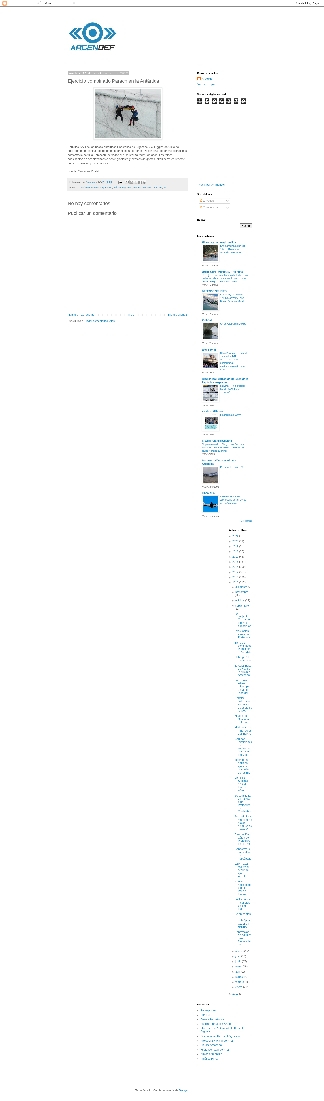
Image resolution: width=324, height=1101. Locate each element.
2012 (235, 582)
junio (238, 961)
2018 (235, 551)
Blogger (183, 1090)
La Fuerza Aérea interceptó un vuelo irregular (242, 686)
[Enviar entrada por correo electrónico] (120, 182)
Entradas (208, 200)
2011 (235, 993)
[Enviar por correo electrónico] (127, 182)
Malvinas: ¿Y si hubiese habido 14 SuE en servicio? (233, 389)
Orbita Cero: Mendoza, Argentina (222, 271)
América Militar (209, 1058)
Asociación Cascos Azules (216, 1023)
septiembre (242, 605)
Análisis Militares (212, 411)
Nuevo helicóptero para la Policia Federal (243, 888)
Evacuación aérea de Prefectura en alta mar (243, 839)
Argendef (207, 78)
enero (239, 987)
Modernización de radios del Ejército (243, 730)
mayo (239, 966)
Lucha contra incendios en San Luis (242, 904)
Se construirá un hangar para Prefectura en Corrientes (243, 803)
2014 (235, 572)
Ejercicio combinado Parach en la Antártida (243, 647)
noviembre (241, 592)
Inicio (131, 314)
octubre (240, 600)
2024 (235, 536)
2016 (235, 561)
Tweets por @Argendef (211, 184)
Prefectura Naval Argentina (217, 1040)
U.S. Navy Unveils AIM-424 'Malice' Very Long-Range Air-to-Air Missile (232, 298)
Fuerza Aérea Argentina (215, 1049)
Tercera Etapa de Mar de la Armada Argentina (243, 670)
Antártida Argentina (90, 187)
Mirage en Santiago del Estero (242, 719)
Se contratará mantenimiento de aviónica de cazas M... (243, 823)
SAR (166, 187)
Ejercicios (107, 187)
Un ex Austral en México (233, 323)
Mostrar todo (246, 521)
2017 (235, 556)
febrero (240, 982)
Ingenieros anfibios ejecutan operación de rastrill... (243, 766)
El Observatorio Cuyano (217, 440)
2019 (235, 546)
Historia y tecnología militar (219, 242)
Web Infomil (209, 349)
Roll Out (207, 320)
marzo (239, 976)
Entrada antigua (177, 314)
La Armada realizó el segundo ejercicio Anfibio (242, 870)
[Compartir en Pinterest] (144, 182)
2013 (235, 577)
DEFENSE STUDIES (214, 291)
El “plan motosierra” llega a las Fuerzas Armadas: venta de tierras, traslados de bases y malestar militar (223, 447)
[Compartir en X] (136, 182)
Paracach (157, 187)
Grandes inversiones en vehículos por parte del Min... (243, 746)
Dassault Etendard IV (231, 467)
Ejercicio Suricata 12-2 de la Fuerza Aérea (242, 784)
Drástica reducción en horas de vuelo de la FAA (243, 704)
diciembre (241, 587)
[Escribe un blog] (131, 182)
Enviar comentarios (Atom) (100, 321)
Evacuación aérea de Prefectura (242, 634)
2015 (235, 566)
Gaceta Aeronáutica (212, 1019)
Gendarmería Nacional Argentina (220, 1036)
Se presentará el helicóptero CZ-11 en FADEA (243, 920)
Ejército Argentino (123, 187)
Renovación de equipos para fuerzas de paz (243, 938)
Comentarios (210, 207)
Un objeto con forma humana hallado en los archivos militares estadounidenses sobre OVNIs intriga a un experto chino (225, 278)
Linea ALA (208, 493)
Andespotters (208, 1010)
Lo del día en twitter (230, 415)
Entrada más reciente (81, 314)
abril (238, 971)
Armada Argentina (211, 1054)
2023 (235, 541)
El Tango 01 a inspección (243, 659)
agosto (239, 951)
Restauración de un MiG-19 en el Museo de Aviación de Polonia (233, 249)
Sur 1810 (206, 1015)
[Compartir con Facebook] (140, 182)
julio (238, 956)
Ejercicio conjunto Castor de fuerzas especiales (243, 620)
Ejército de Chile (142, 187)
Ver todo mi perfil (207, 84)
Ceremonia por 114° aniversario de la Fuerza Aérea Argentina (233, 499)
